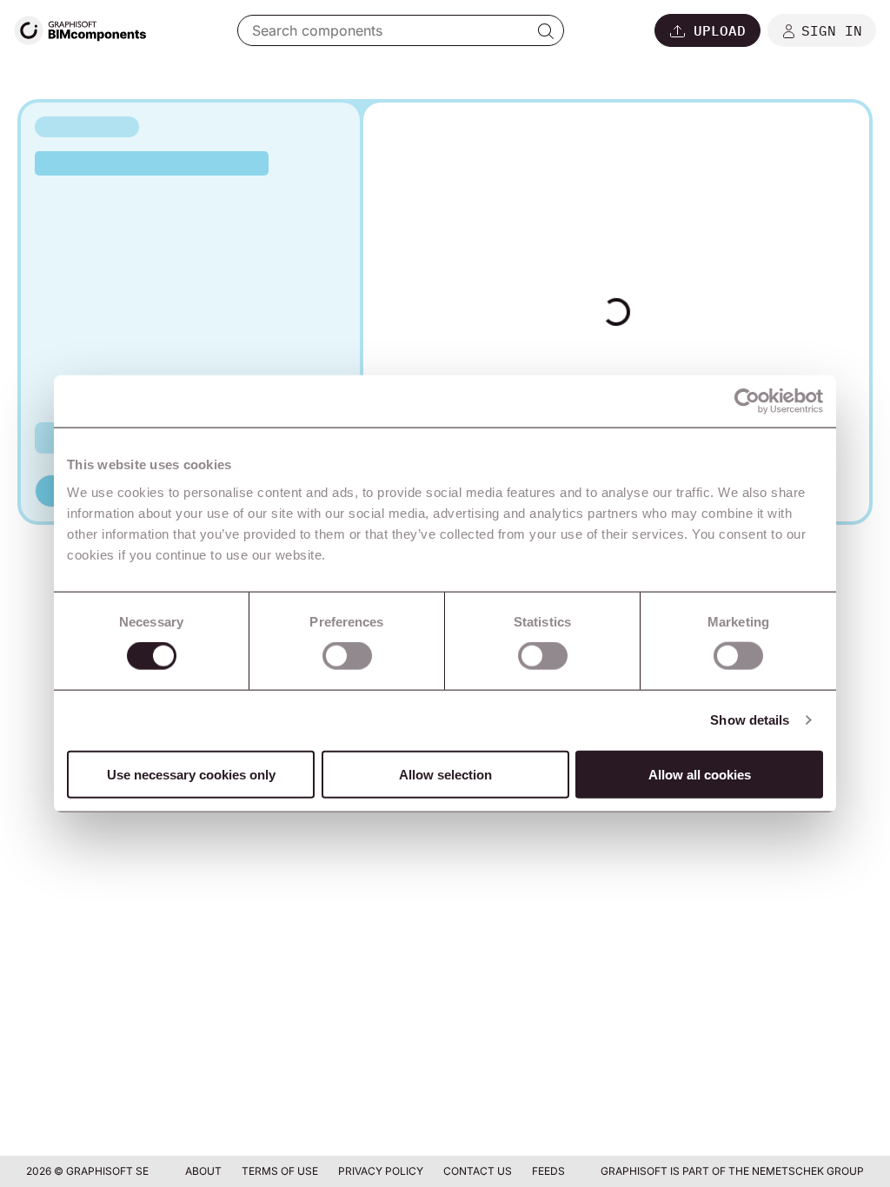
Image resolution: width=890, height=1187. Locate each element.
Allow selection (445, 773)
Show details (749, 720)
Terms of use (281, 1170)
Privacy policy (382, 1170)
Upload (720, 30)
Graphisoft (634, 1170)
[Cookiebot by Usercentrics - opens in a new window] (747, 401)
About (204, 1170)
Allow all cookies (699, 773)
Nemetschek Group (808, 1170)
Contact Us (479, 1170)
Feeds (548, 1170)
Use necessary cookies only (191, 773)
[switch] (347, 656)
